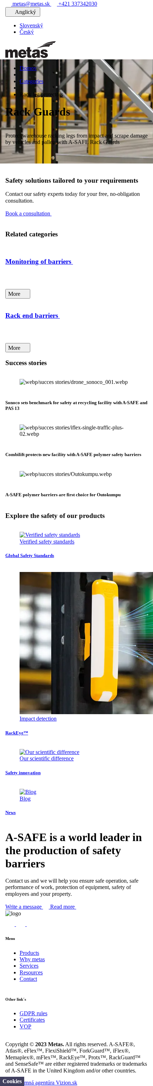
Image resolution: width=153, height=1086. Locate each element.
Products (29, 953)
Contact (28, 979)
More (15, 294)
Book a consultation (28, 213)
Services (29, 966)
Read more (63, 907)
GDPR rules (33, 1013)
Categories (31, 81)
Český (27, 32)
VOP (25, 1026)
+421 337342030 (77, 4)
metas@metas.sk (31, 4)
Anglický (25, 12)
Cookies (12, 1081)
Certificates (32, 1020)
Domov (28, 68)
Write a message (24, 907)
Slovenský (31, 25)
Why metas (32, 959)
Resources (31, 972)
